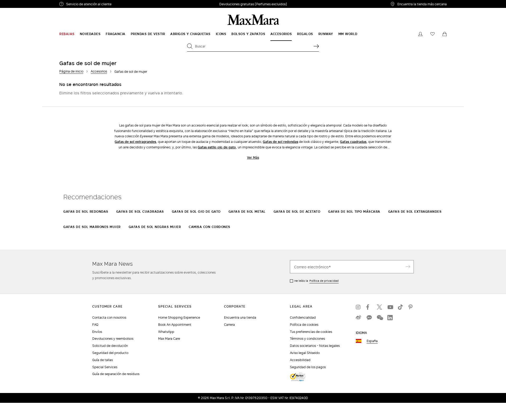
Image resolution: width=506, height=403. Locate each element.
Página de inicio (71, 71)
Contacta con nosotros (109, 317)
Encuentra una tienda (240, 317)
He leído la (316, 281)
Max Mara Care (169, 338)
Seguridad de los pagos (308, 367)
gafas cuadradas (353, 141)
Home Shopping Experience (179, 317)
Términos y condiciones (307, 338)
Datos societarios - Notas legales (315, 345)
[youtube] (390, 307)
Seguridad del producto (110, 353)
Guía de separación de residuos (115, 374)
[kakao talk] (369, 317)
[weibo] (358, 317)
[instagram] (358, 307)
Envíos (97, 331)
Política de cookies (304, 324)
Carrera (229, 324)
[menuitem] (67, 34)
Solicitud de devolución (110, 345)
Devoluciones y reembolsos (112, 338)
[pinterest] (411, 307)
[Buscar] (316, 46)
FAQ (95, 324)
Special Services (104, 367)
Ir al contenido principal (22, 3)
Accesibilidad (300, 360)
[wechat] (379, 317)
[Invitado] (420, 34)
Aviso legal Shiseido (305, 353)
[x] (379, 307)
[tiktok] (400, 307)
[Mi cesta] (444, 34)
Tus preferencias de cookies (311, 331)
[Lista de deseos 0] (432, 34)
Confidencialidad (303, 317)
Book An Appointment (174, 324)
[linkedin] (390, 317)
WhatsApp (166, 331)
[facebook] (369, 307)
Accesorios (99, 71)
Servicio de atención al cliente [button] (102, 5)
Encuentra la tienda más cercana (422, 4)
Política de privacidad (324, 281)
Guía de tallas (102, 360)
